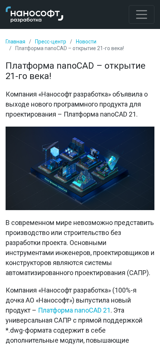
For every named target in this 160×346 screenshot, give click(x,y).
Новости (86, 42)
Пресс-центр (50, 42)
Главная (15, 42)
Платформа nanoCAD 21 (74, 310)
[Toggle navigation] (142, 14)
